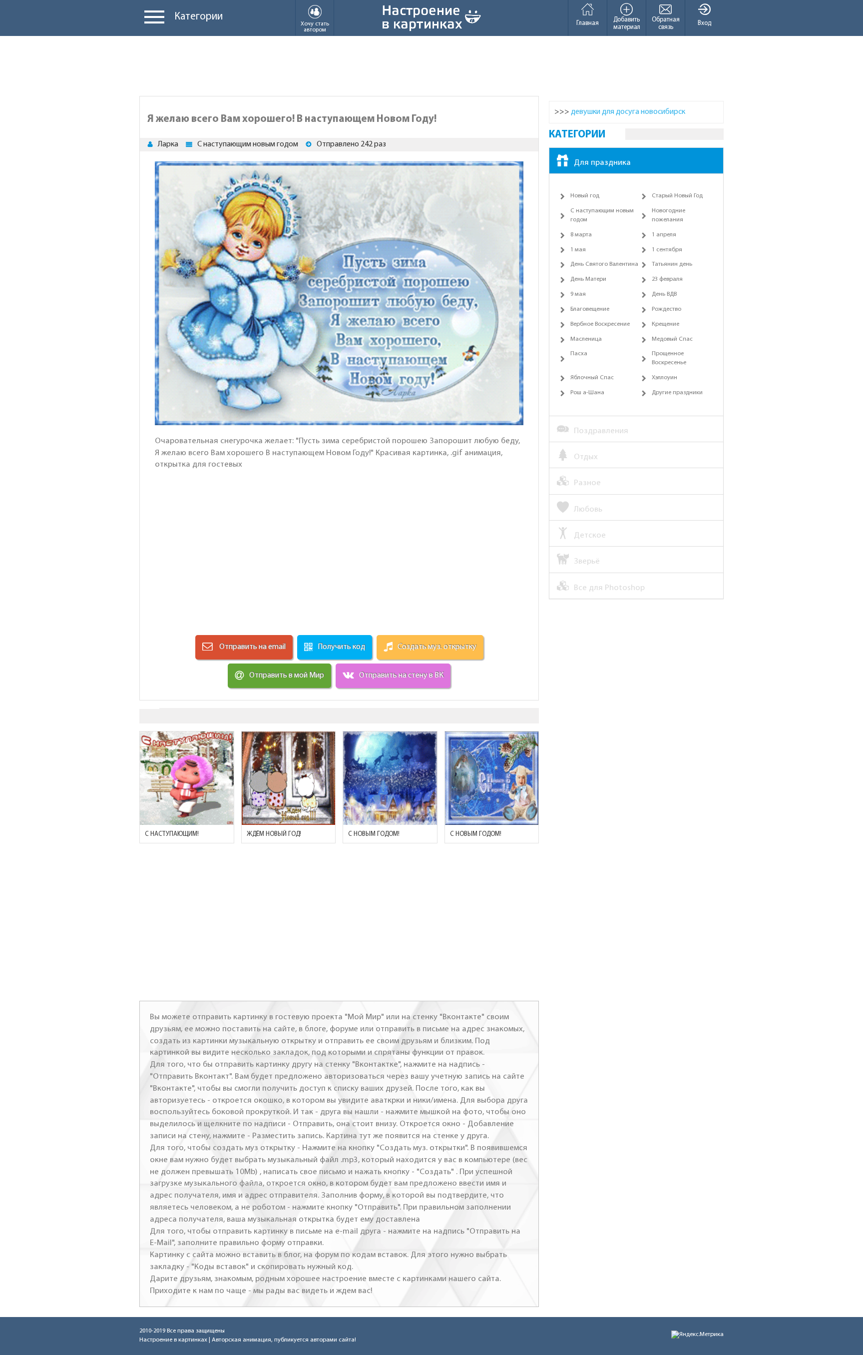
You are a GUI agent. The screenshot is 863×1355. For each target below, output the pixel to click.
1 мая (578, 250)
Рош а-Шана (587, 393)
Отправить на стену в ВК (401, 675)
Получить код (341, 647)
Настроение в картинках (173, 1340)
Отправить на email (252, 647)
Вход (704, 23)
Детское (590, 535)
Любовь (588, 509)
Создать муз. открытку (437, 647)
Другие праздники (677, 393)
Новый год (584, 196)
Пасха (578, 354)
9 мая (578, 294)
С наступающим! (172, 834)
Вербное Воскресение (600, 324)
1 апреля (664, 235)
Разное (587, 483)
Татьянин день (672, 264)
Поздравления (601, 431)
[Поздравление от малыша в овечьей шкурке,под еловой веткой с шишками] (492, 778)
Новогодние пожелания (668, 215)
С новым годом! (374, 834)
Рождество (666, 309)
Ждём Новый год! (274, 834)
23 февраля (667, 279)
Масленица (586, 339)
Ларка (168, 144)
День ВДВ (664, 294)
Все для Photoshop (609, 588)
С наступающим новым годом (247, 144)
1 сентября (667, 250)
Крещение (665, 324)
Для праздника (602, 162)
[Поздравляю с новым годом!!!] (390, 778)
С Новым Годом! (475, 834)
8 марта (581, 235)
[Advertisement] (431, 65)
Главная (587, 23)
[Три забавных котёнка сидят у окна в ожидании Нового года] (289, 778)
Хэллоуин (664, 378)
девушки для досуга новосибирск (628, 112)
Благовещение (589, 309)
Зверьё (587, 561)
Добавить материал (626, 23)
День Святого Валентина (604, 264)
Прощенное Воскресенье (669, 358)
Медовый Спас (672, 339)
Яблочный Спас (592, 378)
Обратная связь (666, 23)
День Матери (588, 279)
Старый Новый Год (677, 196)
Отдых (586, 457)
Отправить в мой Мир (286, 675)
